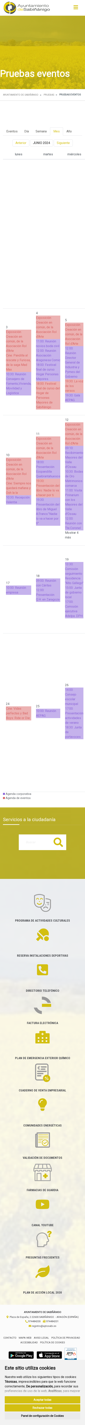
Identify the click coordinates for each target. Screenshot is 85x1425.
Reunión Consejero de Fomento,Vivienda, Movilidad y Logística (18, 383)
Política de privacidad (65, 1337)
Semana (41, 131)
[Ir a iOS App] (49, 1354)
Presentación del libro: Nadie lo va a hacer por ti (48, 490)
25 (38, 706)
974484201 (52, 1321)
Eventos (12, 131)
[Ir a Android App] (21, 1354)
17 (7, 583)
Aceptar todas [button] (42, 1399)
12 (67, 420)
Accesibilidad (29, 1342)
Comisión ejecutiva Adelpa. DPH (74, 611)
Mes (56, 131)
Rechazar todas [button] (42, 1407)
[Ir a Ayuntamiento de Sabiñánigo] (27, 8)
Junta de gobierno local (73, 592)
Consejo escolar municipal (71, 699)
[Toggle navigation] (76, 8)
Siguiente (63, 143)
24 (7, 704)
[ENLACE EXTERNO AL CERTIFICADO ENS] (71, 1354)
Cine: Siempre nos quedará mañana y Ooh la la (18, 488)
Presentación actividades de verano (74, 718)
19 (67, 559)
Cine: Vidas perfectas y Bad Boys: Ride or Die (18, 713)
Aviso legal (41, 1337)
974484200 (34, 1321)
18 (38, 576)
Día (26, 131)
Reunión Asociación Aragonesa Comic (48, 355)
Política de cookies (52, 1342)
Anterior (20, 143)
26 (67, 685)
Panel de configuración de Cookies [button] (42, 1415)
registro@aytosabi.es (43, 1326)
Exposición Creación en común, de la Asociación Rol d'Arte (16, 341)
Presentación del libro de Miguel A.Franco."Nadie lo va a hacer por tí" (48, 514)
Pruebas (49, 94)
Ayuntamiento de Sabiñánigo (20, 94)
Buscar (58, 842)
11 (38, 434)
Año (69, 131)
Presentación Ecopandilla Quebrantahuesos (48, 471)
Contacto (9, 1337)
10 (7, 455)
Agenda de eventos (18, 798)
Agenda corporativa (18, 794)
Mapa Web (25, 1337)
